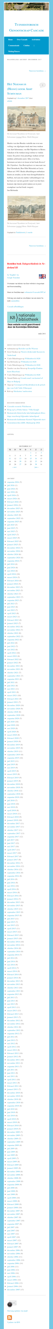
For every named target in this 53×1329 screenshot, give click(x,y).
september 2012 (13, 1030)
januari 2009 (12, 1168)
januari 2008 (12, 1207)
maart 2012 (12, 1049)
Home (10, 39)
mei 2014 (11, 964)
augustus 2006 (13, 1263)
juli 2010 (11, 1109)
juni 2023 (11, 606)
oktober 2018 (12, 790)
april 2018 (11, 810)
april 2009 (11, 1158)
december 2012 (13, 1020)
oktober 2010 (12, 1099)
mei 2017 (11, 846)
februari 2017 (13, 856)
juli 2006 (11, 1266)
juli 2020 (11, 721)
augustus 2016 (13, 875)
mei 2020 (11, 728)
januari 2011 (12, 1089)
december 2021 (13, 665)
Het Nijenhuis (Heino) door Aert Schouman (19, 88)
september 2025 (13, 518)
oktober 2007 (12, 1217)
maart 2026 (12, 498)
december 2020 (13, 705)
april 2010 (11, 1118)
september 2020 (13, 715)
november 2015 (13, 905)
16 (36, 458)
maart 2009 (12, 1161)
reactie (29, 232)
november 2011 (13, 1063)
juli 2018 (11, 800)
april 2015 (11, 928)
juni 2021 (11, 685)
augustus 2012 (13, 1033)
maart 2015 (12, 931)
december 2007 (13, 1210)
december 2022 (13, 626)
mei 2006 (11, 1273)
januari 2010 (12, 1128)
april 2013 (11, 1007)
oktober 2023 (12, 593)
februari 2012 (13, 1053)
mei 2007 (11, 1233)
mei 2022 (11, 649)
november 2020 (13, 708)
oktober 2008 (12, 1177)
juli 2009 (11, 1148)
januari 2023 (12, 623)
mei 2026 (11, 491)
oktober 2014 (12, 948)
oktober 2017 (12, 830)
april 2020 (11, 731)
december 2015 (13, 902)
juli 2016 (11, 879)
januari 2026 (12, 505)
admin (9, 101)
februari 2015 (13, 935)
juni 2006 (11, 1269)
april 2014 (11, 967)
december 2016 (13, 862)
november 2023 (13, 590)
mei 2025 (11, 531)
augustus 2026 (13, 482)
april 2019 (11, 770)
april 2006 (11, 1276)
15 (31, 458)
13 (20, 458)
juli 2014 (11, 957)
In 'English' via (13, 275)
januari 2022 (12, 662)
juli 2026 (11, 485)
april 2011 (11, 1079)
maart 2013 (12, 1010)
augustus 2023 (13, 600)
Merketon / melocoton (23, 391)
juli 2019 (11, 761)
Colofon (27, 45)
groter (19, 137)
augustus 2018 (13, 797)
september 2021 (13, 675)
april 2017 (11, 849)
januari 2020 (12, 741)
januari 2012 (12, 1056)
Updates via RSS (13, 1322)
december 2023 (13, 587)
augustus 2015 (13, 915)
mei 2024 (11, 570)
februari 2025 (13, 541)
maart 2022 (12, 656)
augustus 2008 (13, 1184)
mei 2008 (11, 1194)
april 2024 (11, 574)
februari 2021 (13, 698)
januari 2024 (12, 583)
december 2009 (13, 1131)
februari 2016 (13, 895)
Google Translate (13, 277)
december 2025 (13, 508)
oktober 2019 (12, 751)
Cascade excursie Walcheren (19, 406)
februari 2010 (13, 1125)
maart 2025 (12, 537)
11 (10, 458)
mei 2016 (11, 885)
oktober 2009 (12, 1138)
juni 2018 (11, 803)
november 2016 (13, 866)
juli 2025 (11, 524)
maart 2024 (12, 577)
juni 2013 (11, 1000)
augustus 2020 (13, 718)
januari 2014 (12, 977)
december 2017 (13, 823)
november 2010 (13, 1095)
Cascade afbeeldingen (15, 306)
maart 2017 (12, 852)
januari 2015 (12, 938)
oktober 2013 (12, 987)
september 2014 (13, 951)
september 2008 (13, 1181)
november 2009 (13, 1135)
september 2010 (13, 1102)
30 (36, 464)
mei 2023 (11, 610)
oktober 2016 (12, 869)
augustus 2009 (13, 1145)
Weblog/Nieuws (14, 51)
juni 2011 (11, 1072)
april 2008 (11, 1197)
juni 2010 (11, 1112)
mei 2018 (11, 807)
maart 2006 (12, 1279)
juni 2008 (11, 1191)
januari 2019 (12, 780)
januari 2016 (12, 898)
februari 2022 (13, 659)
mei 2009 (11, 1154)
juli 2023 (11, 603)
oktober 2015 (12, 908)
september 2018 (13, 793)
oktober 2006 (12, 1256)
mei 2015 (11, 925)
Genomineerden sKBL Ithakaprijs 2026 (23, 422)
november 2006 (13, 1253)
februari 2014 (13, 974)
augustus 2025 (13, 521)
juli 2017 (11, 839)
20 (20, 461)
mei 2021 (11, 688)
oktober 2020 (12, 711)
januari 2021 (12, 702)
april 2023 (11, 613)
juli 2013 (11, 997)
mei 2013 (11, 1003)
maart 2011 (12, 1082)
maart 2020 (12, 734)
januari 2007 (12, 1246)
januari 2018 (12, 820)
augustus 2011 (13, 1066)
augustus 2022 (13, 639)
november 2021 (13, 669)
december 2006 (13, 1250)
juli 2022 (11, 642)
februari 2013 (13, 1013)
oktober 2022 (12, 633)
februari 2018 (13, 816)
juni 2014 (11, 961)
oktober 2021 (12, 672)
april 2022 (11, 652)
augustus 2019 (13, 757)
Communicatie (13, 45)
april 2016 (11, 889)
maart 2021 (12, 695)
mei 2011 (11, 1076)
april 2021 (11, 692)
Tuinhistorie (20, 232)
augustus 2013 (13, 994)
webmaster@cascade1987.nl (34, 292)
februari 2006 (13, 1283)
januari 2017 (12, 859)
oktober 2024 (12, 554)
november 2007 (13, 1214)
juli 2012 (11, 1036)
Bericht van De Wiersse (28, 348)
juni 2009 (11, 1151)
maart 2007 (12, 1240)
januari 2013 (12, 1017)
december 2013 (13, 980)
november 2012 (13, 1023)
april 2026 (11, 495)
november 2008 (13, 1174)
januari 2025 (12, 544)
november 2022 (13, 629)
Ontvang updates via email (17, 1311)
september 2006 (13, 1260)
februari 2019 (13, 777)
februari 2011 (13, 1086)
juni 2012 (11, 1040)
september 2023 (13, 597)
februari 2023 (13, 620)
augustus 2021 (13, 679)
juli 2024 (11, 564)
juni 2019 (11, 764)
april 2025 (11, 534)
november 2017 (13, 826)
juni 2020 (11, 725)
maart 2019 (12, 774)
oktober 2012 (12, 1026)
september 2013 (13, 990)
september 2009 (13, 1141)
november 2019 (13, 747)
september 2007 (13, 1220)
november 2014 (13, 944)
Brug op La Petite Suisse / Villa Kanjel (23, 409)
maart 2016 (12, 892)
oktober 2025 (12, 514)
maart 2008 (12, 1200)
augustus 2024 (13, 560)
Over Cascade (22, 39)
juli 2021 (11, 682)
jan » (36, 467)
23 (36, 461)
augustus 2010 (13, 1105)
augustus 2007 (13, 1223)
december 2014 (13, 941)
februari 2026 (13, 501)
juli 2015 (11, 918)
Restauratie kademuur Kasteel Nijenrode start (26, 419)
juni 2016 (11, 882)
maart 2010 (12, 1122)
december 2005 (13, 1289)
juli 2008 (11, 1187)
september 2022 (13, 636)
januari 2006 (12, 1286)
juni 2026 (11, 488)
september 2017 (13, 833)
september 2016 (13, 872)
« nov (15, 467)
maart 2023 (12, 616)
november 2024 (13, 551)
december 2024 (13, 547)
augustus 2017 (13, 836)
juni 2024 (11, 567)
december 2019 (13, 744)
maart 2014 (12, 971)
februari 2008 (13, 1204)
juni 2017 (11, 843)
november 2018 (13, 787)
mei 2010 (11, 1115)
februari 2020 (13, 738)
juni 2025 (11, 528)
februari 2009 (13, 1164)
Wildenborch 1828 (32, 358)
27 (20, 464)
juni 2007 (11, 1230)
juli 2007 (11, 1227)
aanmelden (15, 301)
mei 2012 (11, 1043)
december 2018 (13, 784)
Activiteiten (36, 39)
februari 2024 (13, 580)
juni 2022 (11, 646)
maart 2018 (12, 813)
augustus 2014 (13, 954)
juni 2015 (11, 921)
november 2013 (13, 984)
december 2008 (13, 1171)
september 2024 (13, 557)
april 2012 (11, 1046)
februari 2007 (13, 1243)
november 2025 (13, 511)
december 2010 (13, 1092)
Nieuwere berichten (37, 71)
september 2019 (13, 754)
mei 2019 (11, 767)
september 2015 (13, 912)
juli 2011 (11, 1069)
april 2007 (11, 1237)
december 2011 (13, 1059)
